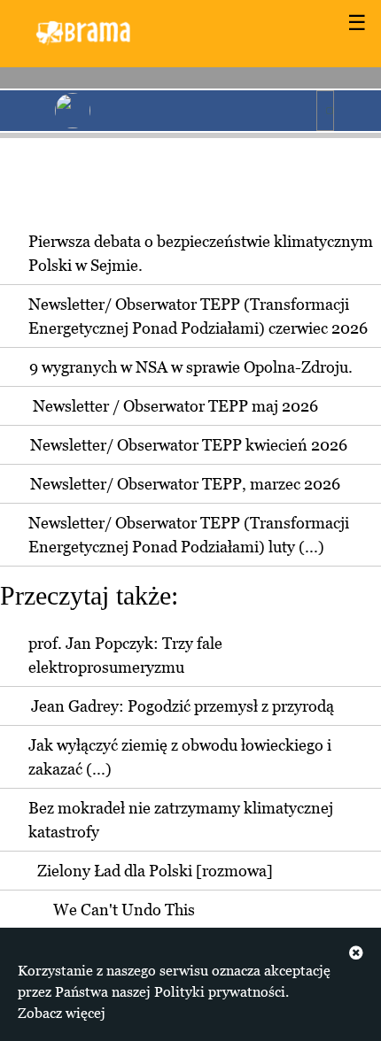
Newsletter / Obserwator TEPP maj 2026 (175, 406)
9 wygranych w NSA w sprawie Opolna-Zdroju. (191, 367)
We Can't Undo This (124, 909)
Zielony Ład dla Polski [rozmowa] (155, 870)
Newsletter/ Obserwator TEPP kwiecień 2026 (188, 445)
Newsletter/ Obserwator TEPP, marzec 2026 (185, 483)
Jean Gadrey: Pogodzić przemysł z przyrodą (182, 706)
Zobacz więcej (61, 1013)
